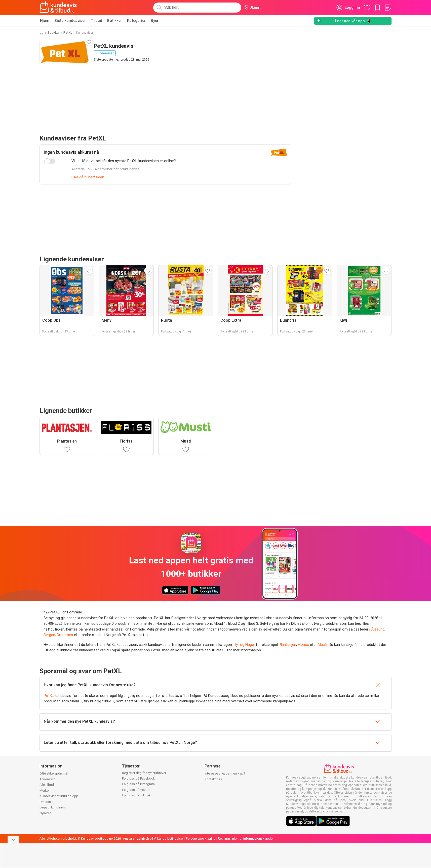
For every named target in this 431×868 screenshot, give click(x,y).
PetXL (67, 32)
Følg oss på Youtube (137, 790)
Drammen (65, 635)
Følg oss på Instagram (138, 784)
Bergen (49, 635)
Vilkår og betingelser (169, 838)
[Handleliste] (388, 8)
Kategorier (136, 20)
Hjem (44, 20)
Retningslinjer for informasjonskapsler (245, 838)
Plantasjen (287, 644)
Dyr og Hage (244, 644)
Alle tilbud (47, 785)
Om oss (45, 802)
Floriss (303, 644)
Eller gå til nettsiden (87, 177)
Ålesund (377, 629)
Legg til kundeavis (53, 807)
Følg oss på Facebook (138, 778)
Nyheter (45, 813)
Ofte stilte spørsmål (54, 773)
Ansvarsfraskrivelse (137, 838)
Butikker (114, 20)
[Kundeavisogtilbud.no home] (58, 7)
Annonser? (47, 779)
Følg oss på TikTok (136, 795)
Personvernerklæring (201, 838)
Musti (322, 644)
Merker (45, 790)
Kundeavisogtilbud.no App (59, 796)
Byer (155, 20)
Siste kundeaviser (70, 20)
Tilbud (96, 20)
